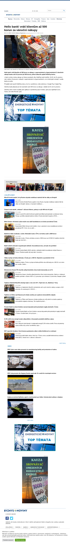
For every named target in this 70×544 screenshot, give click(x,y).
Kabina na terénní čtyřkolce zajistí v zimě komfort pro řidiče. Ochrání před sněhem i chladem (35, 397)
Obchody (59, 19)
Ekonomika (17, 19)
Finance (43, 19)
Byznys (10, 19)
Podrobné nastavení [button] (8, 540)
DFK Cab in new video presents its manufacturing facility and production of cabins (32, 349)
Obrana (28, 19)
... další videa (29, 420)
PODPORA (17, 527)
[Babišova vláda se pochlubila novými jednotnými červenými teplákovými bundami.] (11, 187)
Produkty (34, 21)
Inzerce (25, 527)
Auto (48, 19)
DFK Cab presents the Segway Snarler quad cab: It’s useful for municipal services (32, 373)
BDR (39, 21)
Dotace (23, 19)
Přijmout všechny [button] (20, 540)
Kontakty (6, 11)
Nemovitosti (27, 21)
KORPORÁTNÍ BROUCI (52, 527)
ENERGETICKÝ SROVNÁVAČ (37, 527)
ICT (32, 19)
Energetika (37, 19)
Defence (43, 21)
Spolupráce (9, 527)
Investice (53, 19)
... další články (62, 343)
